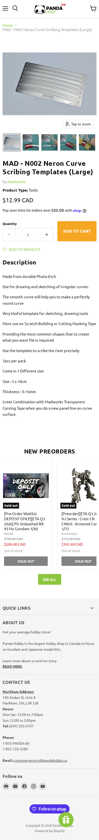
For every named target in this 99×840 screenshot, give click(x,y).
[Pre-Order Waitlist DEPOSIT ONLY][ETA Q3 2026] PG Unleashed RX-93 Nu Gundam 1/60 (24, 521)
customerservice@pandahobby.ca (40, 760)
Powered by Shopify (49, 831)
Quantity (10, 223)
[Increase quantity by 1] (46, 234)
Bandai (8, 533)
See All (49, 579)
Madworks (16, 181)
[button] (12, 142)
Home (8, 25)
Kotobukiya (69, 533)
